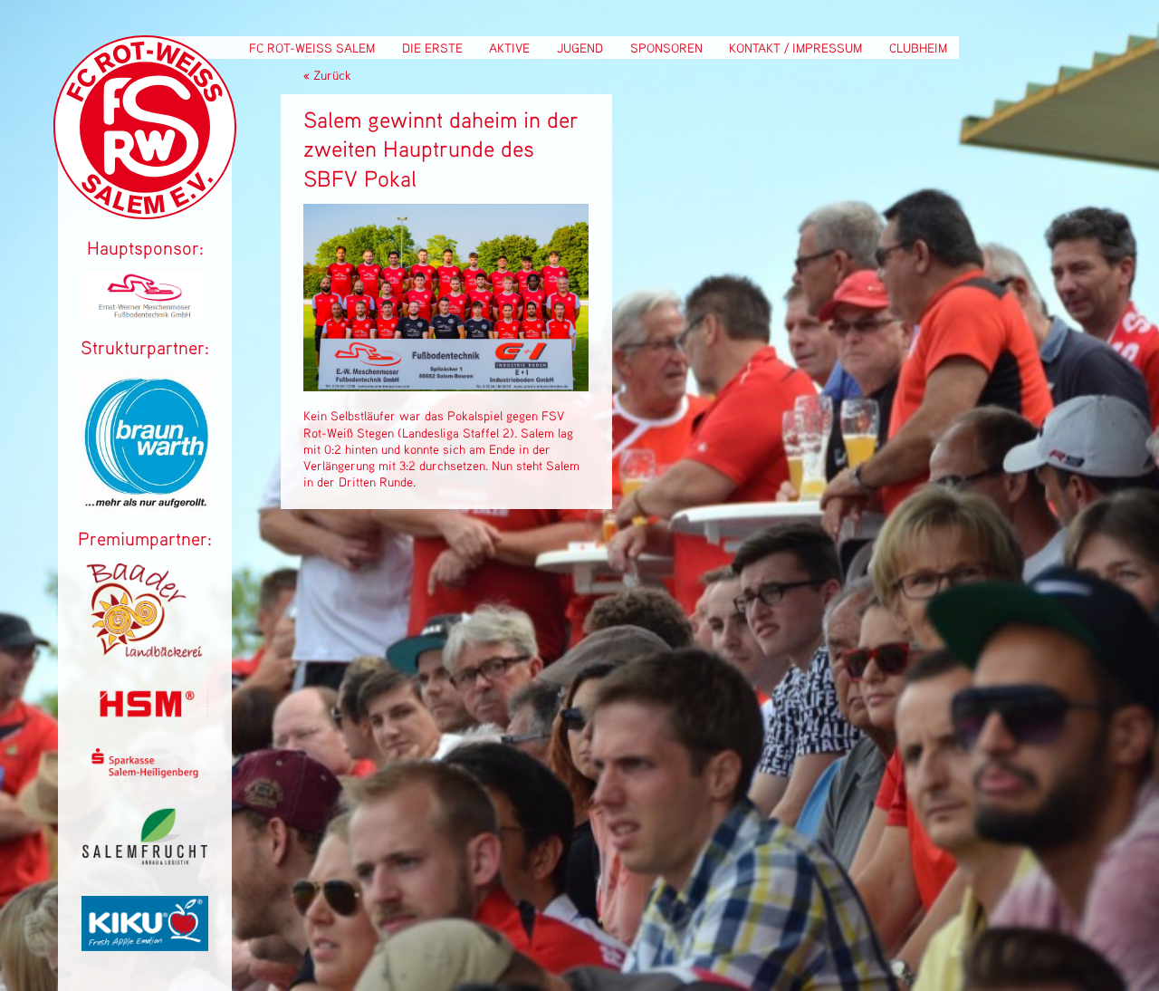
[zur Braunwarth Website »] (145, 507)
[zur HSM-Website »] (145, 715)
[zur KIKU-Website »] (145, 946)
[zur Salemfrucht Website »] (145, 863)
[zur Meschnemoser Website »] (145, 315)
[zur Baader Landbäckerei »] (145, 655)
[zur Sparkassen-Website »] (145, 773)
